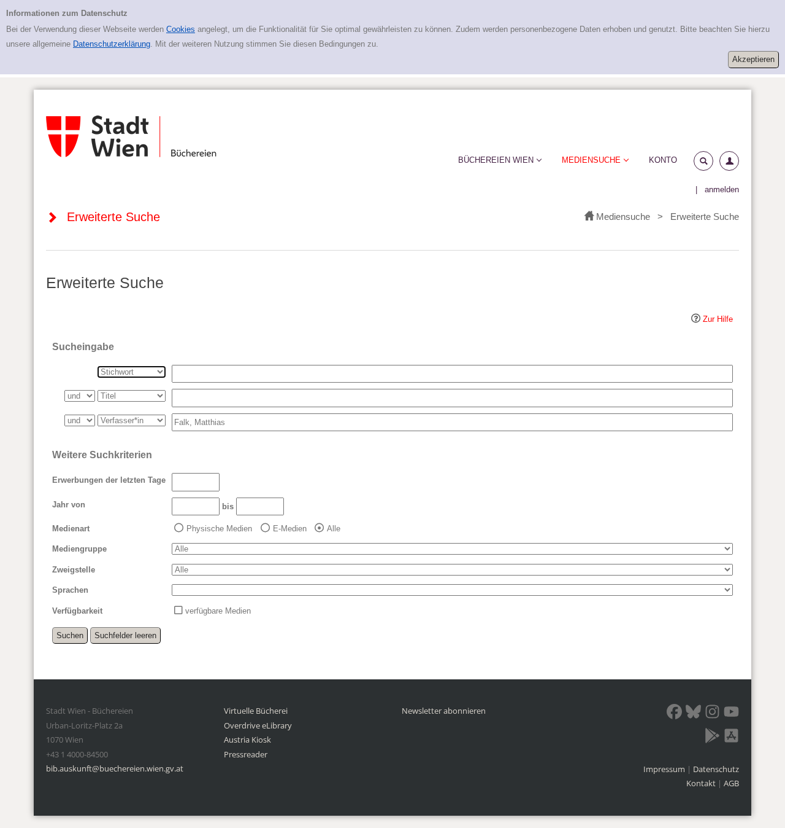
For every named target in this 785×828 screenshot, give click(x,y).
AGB (731, 783)
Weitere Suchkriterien (102, 455)
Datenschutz (716, 769)
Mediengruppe (79, 548)
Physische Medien (219, 528)
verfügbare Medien (218, 610)
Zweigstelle (73, 569)
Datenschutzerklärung (111, 44)
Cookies (180, 29)
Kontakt (701, 783)
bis (228, 506)
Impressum (665, 769)
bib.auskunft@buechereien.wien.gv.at (114, 768)
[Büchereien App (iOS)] (731, 738)
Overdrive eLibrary (258, 725)
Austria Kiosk (247, 739)
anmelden (722, 189)
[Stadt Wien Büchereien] (131, 136)
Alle (333, 528)
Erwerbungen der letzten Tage (109, 480)
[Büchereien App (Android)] (712, 738)
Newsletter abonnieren (444, 710)
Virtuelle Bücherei (256, 710)
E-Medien (290, 528)
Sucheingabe (83, 347)
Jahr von (68, 504)
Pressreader (245, 754)
